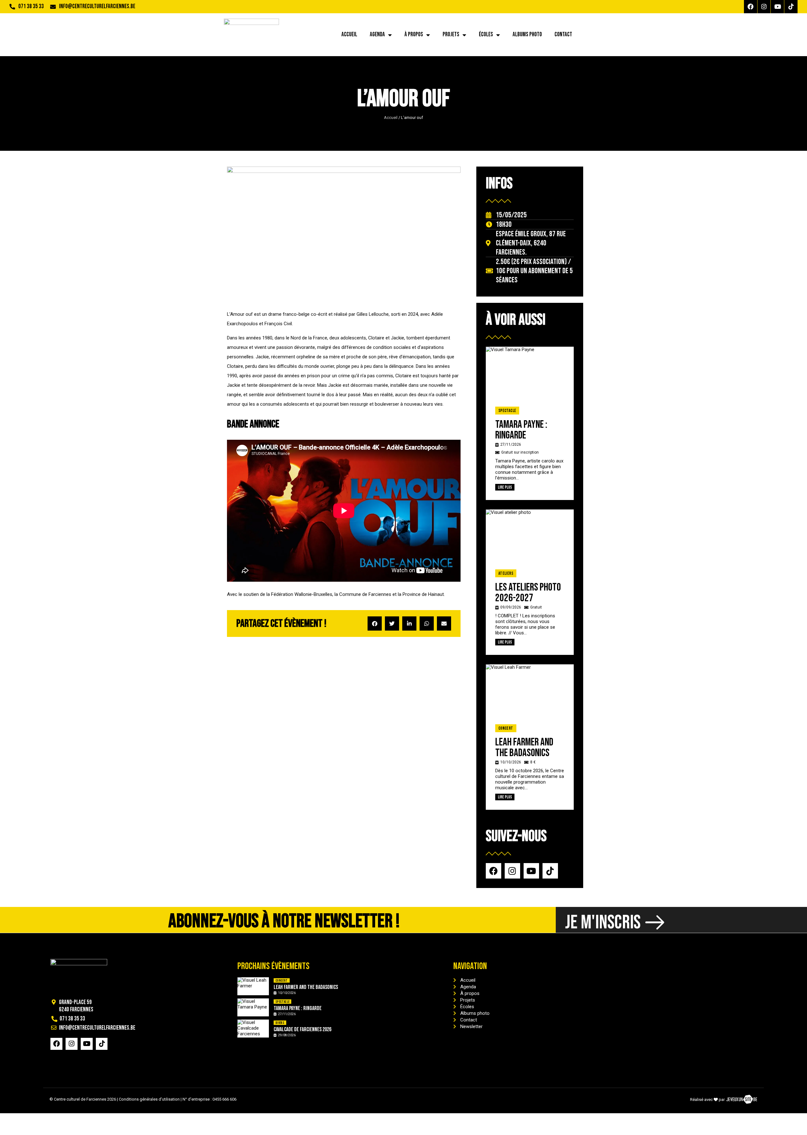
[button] (375, 623)
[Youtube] (777, 6)
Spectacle (507, 410)
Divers (280, 1023)
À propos (413, 34)
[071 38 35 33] (12, 6)
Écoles (486, 34)
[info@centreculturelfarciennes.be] (53, 6)
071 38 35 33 (31, 6)
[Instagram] (764, 6)
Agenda (377, 34)
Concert (505, 728)
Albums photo (527, 34)
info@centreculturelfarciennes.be (97, 6)
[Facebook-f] (750, 6)
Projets (451, 34)
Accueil (349, 34)
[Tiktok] (791, 6)
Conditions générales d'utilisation (149, 1099)
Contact (563, 34)
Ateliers (505, 573)
